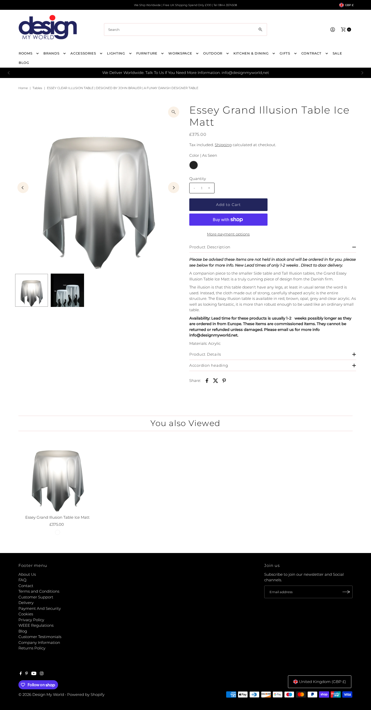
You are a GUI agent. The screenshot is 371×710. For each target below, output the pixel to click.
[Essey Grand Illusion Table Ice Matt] (57, 474)
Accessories (83, 53)
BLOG (24, 63)
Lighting (116, 53)
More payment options (228, 234)
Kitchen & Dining (251, 53)
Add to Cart (228, 204)
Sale (337, 53)
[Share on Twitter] (215, 380)
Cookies (25, 614)
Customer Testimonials (39, 636)
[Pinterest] (26, 674)
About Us (27, 574)
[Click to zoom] (173, 112)
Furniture (146, 53)
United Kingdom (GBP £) (322, 681)
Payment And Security (39, 608)
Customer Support (35, 597)
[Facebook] (21, 674)
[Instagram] (41, 674)
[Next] (362, 72)
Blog (22, 631)
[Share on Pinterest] (224, 380)
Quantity (197, 178)
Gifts (285, 53)
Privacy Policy (31, 619)
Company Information (39, 642)
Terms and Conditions (38, 591)
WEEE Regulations (36, 625)
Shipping (223, 144)
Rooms (25, 53)
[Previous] (9, 72)
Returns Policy (31, 648)
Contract (311, 53)
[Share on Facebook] (207, 380)
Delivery (26, 602)
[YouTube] (33, 674)
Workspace (180, 53)
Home (23, 88)
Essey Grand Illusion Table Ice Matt (57, 517)
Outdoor (212, 53)
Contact (25, 585)
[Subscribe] (346, 592)
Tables (37, 88)
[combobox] (185, 29)
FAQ (22, 579)
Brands (51, 53)
